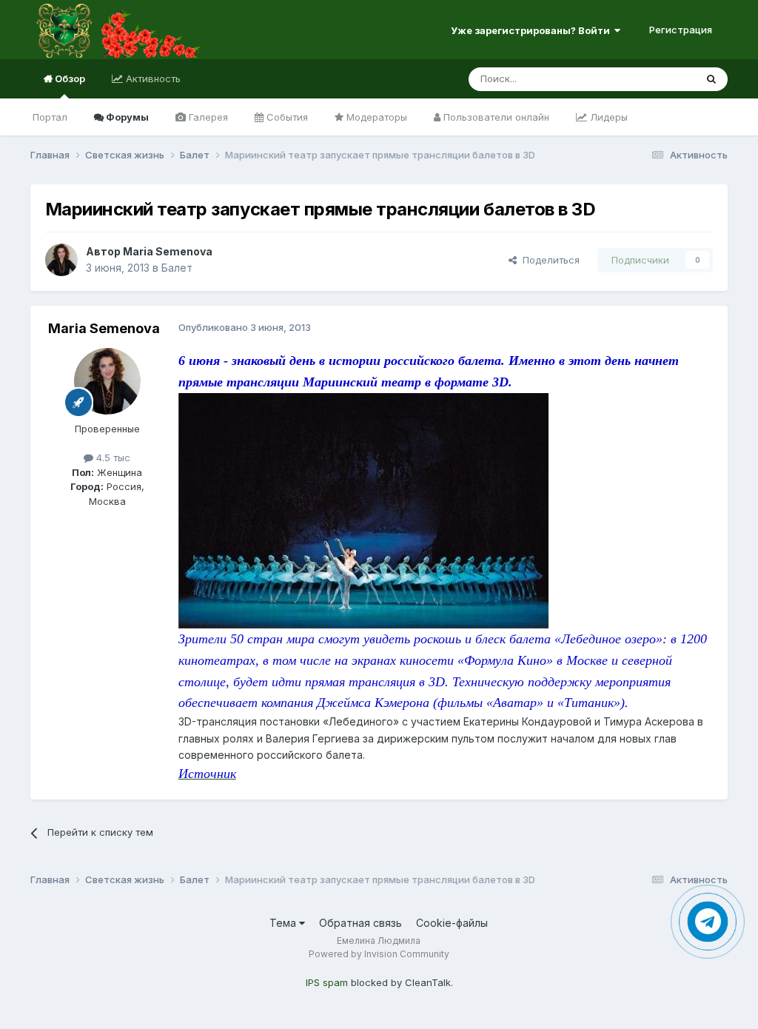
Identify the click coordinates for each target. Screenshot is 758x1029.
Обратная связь (360, 922)
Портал (50, 117)
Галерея (207, 117)
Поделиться (548, 260)
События (286, 117)
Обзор (69, 78)
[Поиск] (711, 79)
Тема (284, 922)
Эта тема (655, 78)
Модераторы (375, 117)
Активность (152, 78)
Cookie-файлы (452, 922)
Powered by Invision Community (379, 953)
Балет (176, 267)
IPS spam (327, 982)
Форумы (126, 117)
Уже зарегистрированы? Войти (532, 30)
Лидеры (607, 117)
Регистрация (680, 30)
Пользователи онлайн (494, 117)
